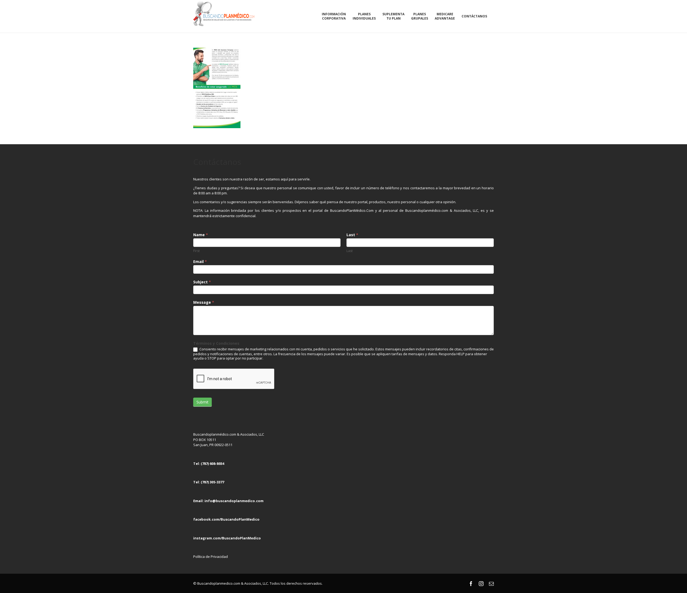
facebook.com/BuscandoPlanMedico (226, 519)
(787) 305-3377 (212, 482)
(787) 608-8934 (212, 463)
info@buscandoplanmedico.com (234, 500)
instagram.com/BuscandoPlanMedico (227, 538)
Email (200, 261)
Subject (202, 281)
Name (200, 234)
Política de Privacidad (210, 556)
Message (203, 302)
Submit (202, 402)
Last (352, 234)
